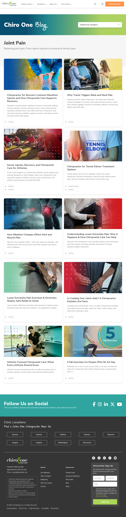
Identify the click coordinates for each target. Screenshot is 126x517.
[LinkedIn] (105, 404)
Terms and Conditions (101, 496)
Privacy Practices (12, 508)
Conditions (41, 4)
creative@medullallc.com (19, 472)
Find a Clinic (65, 4)
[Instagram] (98, 404)
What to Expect (46, 476)
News (67, 486)
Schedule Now (115, 4)
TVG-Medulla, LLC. (18, 505)
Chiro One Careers (46, 483)
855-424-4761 (22, 470)
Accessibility (45, 508)
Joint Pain (10, 122)
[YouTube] (118, 404)
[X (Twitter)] (111, 404)
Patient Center (26, 4)
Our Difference (45, 473)
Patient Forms (70, 473)
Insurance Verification (73, 476)
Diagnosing (44, 479)
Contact (43, 486)
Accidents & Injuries (73, 186)
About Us (53, 4)
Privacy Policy (55, 508)
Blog (67, 483)
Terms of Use (23, 508)
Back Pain (11, 186)
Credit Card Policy (34, 508)
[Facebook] (92, 404)
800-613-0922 (19, 467)
